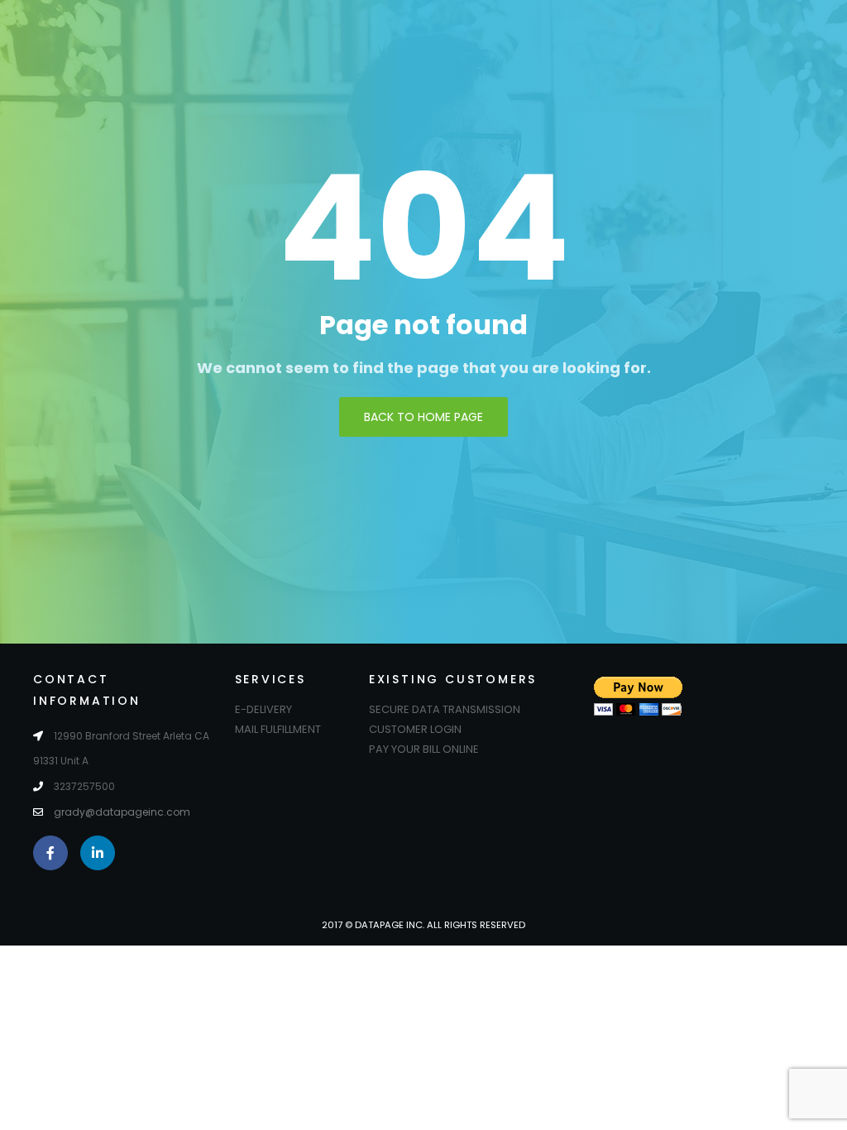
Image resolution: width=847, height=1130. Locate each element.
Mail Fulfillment (278, 729)
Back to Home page (423, 417)
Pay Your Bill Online (424, 749)
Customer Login (415, 729)
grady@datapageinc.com (122, 812)
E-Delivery (263, 709)
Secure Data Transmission (444, 709)
